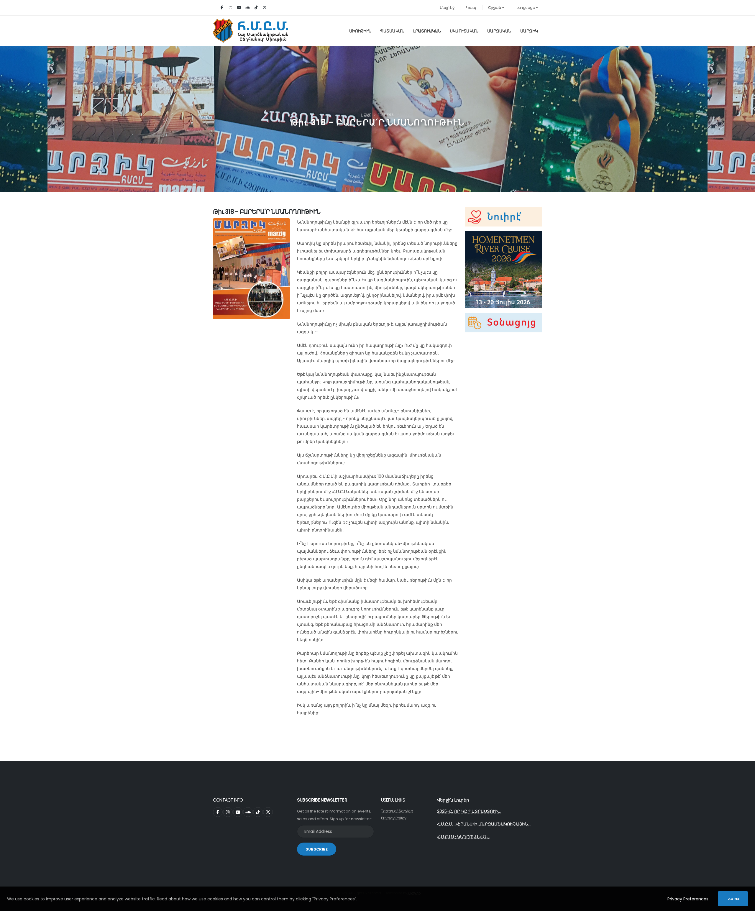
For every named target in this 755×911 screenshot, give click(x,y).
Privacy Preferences (687, 899)
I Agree (732, 898)
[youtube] (239, 8)
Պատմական (392, 31)
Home (366, 114)
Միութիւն (360, 31)
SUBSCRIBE (317, 849)
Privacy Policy (393, 817)
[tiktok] (256, 8)
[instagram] (230, 8)
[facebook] (222, 8)
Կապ (471, 7)
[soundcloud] (247, 8)
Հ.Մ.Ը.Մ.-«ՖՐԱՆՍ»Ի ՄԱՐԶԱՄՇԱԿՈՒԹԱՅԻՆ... (484, 824)
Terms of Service (397, 810)
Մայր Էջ (447, 7)
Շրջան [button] (495, 7)
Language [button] (526, 7)
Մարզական (499, 31)
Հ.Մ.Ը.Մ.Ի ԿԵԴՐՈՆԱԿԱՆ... (463, 837)
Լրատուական (427, 31)
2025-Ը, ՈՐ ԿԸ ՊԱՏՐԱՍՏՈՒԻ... (469, 811)
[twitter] (264, 8)
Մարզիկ (529, 31)
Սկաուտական (464, 31)
